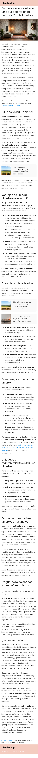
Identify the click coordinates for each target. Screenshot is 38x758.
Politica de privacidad (17, 751)
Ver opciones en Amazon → (11, 105)
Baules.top (4, 751)
